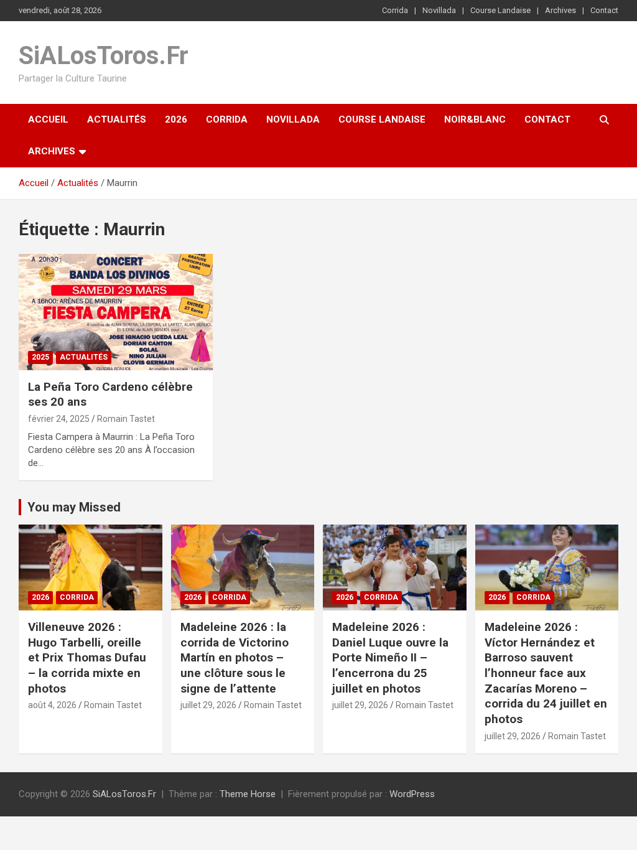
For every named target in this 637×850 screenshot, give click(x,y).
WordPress (412, 794)
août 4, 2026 (52, 705)
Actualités (116, 119)
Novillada (439, 10)
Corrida (395, 10)
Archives (560, 10)
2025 (40, 357)
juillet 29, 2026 (208, 705)
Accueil (48, 119)
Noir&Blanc (475, 119)
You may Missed (74, 507)
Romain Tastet (126, 419)
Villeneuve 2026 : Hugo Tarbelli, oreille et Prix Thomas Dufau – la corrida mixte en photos (87, 658)
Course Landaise (500, 10)
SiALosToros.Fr (103, 55)
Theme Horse (248, 794)
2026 (176, 119)
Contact (604, 10)
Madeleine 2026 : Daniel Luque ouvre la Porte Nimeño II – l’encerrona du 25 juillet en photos (390, 658)
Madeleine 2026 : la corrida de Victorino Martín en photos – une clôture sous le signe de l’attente (234, 658)
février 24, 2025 (59, 419)
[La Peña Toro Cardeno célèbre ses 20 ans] (115, 311)
